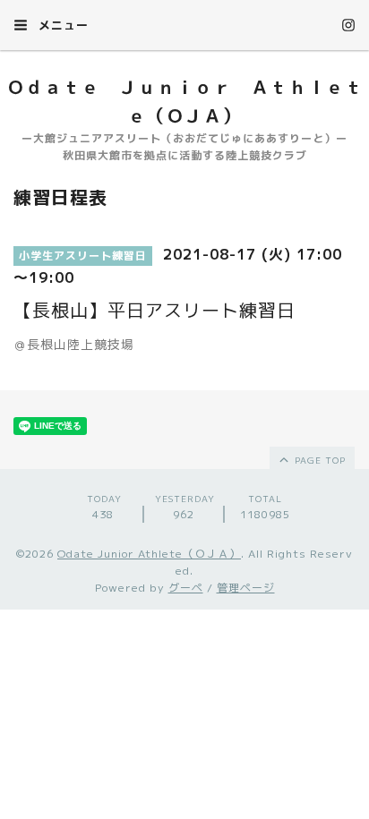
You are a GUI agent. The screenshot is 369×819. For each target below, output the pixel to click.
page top (318, 460)
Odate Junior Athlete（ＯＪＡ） (149, 553)
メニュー (61, 25)
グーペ (185, 587)
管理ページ (246, 587)
